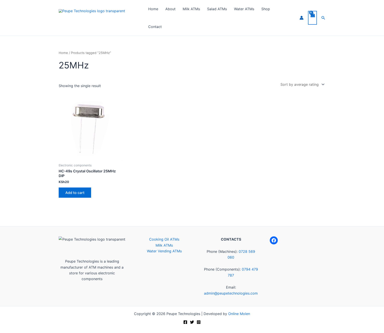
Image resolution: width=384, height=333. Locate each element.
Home (153, 9)
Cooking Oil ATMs (164, 239)
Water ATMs (244, 9)
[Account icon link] (302, 18)
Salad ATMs (217, 9)
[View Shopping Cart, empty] (312, 18)
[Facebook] (274, 240)
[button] (323, 18)
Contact (155, 26)
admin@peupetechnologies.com (231, 293)
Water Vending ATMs (164, 251)
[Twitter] (192, 322)
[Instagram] (199, 322)
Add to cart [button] (74, 192)
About (170, 9)
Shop (265, 9)
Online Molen (239, 313)
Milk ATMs (191, 9)
